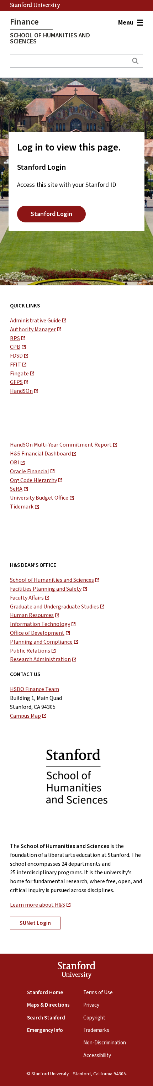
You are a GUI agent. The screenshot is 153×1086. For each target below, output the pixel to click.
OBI (14, 462)
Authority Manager (33, 329)
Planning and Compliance (41, 642)
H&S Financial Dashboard (40, 454)
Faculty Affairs (27, 598)
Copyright (94, 1018)
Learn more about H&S (37, 905)
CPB (15, 347)
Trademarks (96, 1030)
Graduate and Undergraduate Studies (54, 607)
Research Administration (40, 659)
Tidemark (21, 507)
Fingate (19, 374)
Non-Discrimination (104, 1043)
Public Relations (30, 651)
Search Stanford (46, 1018)
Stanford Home (45, 992)
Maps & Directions (48, 1005)
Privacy (91, 1005)
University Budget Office (39, 498)
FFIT (15, 365)
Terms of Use (98, 992)
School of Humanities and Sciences (52, 580)
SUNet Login (35, 923)
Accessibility (97, 1055)
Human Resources (32, 615)
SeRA (16, 489)
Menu (125, 22)
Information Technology (40, 624)
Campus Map (25, 716)
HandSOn (21, 391)
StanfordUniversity (77, 971)
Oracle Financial (29, 471)
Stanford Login (51, 214)
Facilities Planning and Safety (45, 589)
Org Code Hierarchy (33, 480)
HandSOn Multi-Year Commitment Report (61, 445)
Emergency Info (45, 1030)
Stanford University (35, 5)
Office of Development (37, 633)
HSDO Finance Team (34, 689)
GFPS (16, 382)
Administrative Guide (35, 321)
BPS (15, 338)
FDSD (16, 356)
